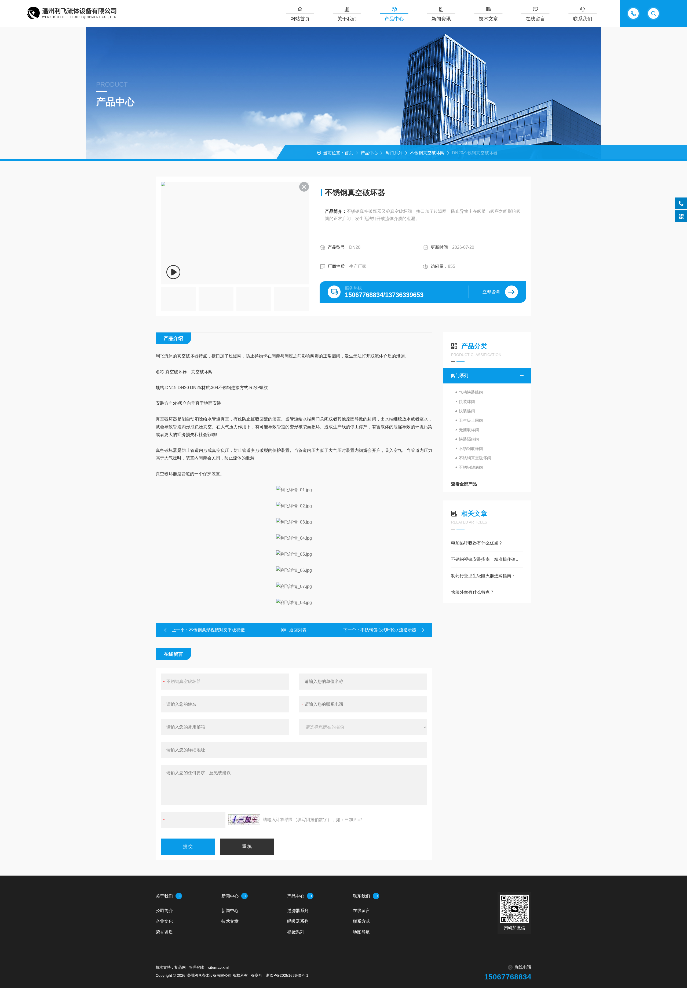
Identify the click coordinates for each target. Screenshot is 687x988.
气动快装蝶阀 (471, 392)
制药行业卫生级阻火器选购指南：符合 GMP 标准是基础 (487, 575)
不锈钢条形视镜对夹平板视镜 (217, 630)
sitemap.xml (218, 967)
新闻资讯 (441, 18)
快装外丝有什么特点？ (472, 592)
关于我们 (347, 18)
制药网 (180, 967)
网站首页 (300, 18)
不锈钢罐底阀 (471, 467)
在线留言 (535, 18)
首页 (349, 153)
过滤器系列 (298, 910)
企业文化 (164, 921)
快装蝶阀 (467, 411)
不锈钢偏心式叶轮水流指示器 (388, 630)
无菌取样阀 (469, 429)
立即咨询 (491, 292)
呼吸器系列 (298, 921)
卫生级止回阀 (471, 420)
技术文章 (488, 18)
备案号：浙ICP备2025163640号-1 (279, 975)
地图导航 (361, 932)
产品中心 (394, 18)
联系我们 (582, 18)
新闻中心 (230, 896)
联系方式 (361, 921)
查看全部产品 (464, 484)
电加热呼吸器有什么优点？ (477, 543)
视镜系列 (295, 932)
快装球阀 (467, 401)
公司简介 (164, 910)
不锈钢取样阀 (471, 448)
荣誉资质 (164, 932)
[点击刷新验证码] (244, 819)
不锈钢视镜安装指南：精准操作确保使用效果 (487, 559)
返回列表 (297, 630)
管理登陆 (196, 967)
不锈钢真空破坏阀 (427, 153)
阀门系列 (394, 153)
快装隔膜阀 (469, 439)
